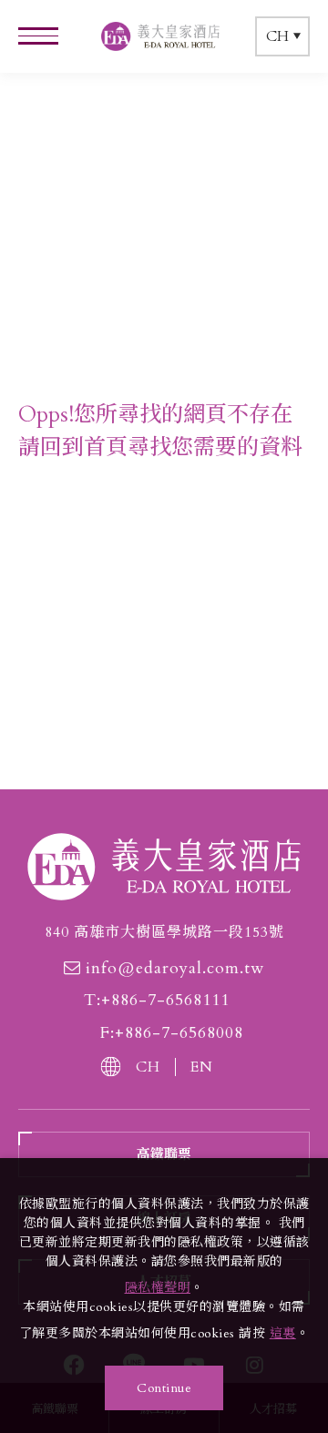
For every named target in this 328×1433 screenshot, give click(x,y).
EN (201, 1067)
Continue (164, 1388)
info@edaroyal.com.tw (175, 969)
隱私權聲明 (158, 1287)
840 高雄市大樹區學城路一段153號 (164, 932)
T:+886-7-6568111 (157, 1000)
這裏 (283, 1333)
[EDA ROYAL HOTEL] (164, 866)
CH (148, 1067)
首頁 (106, 447)
